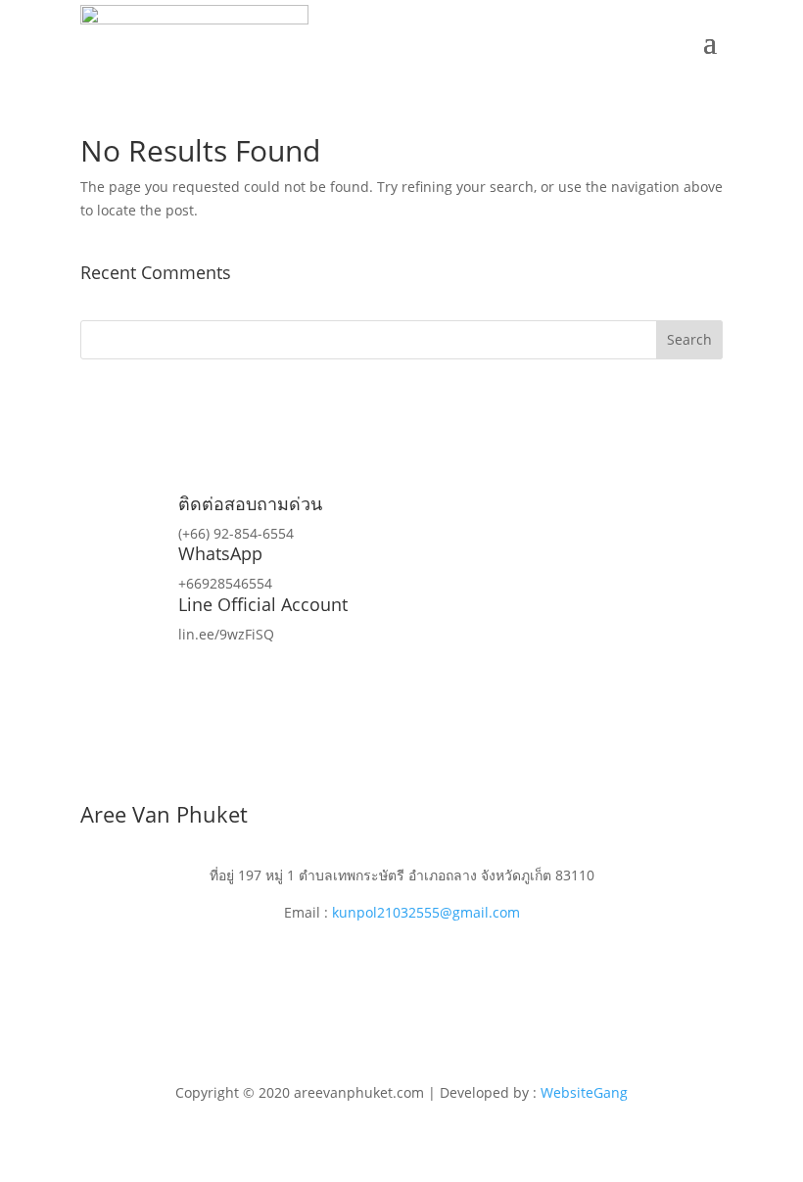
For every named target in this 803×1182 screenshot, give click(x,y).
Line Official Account (263, 604)
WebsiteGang (584, 1092)
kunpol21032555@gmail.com (426, 912)
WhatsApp (220, 553)
